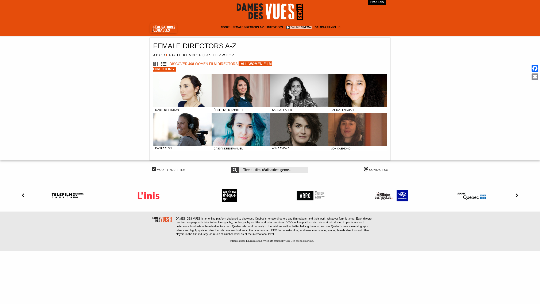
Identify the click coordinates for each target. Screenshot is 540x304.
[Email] (535, 77)
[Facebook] (535, 68)
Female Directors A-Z (248, 27)
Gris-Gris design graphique (299, 241)
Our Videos (275, 27)
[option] (67, 195)
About (225, 27)
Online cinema (301, 27)
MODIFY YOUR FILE (170, 169)
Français (377, 2)
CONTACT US (378, 169)
